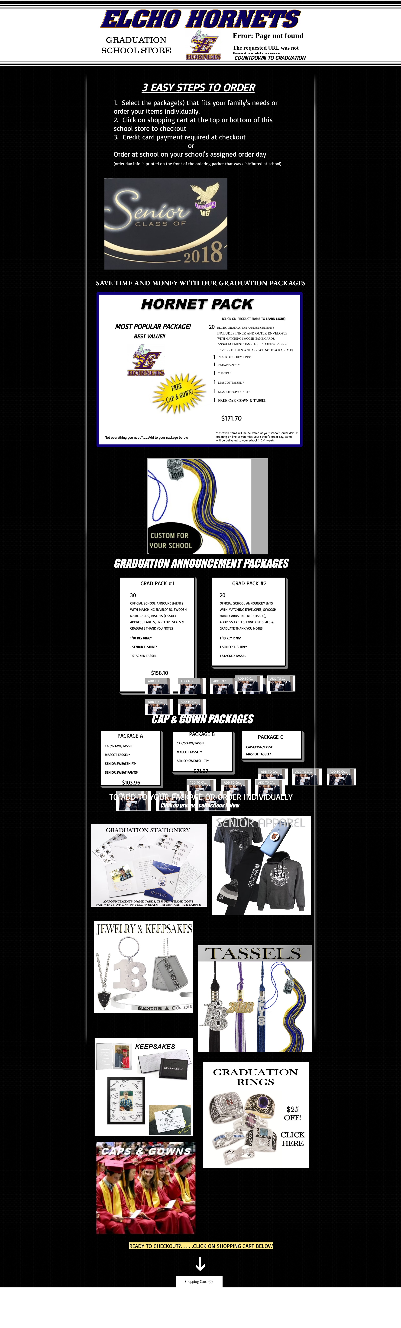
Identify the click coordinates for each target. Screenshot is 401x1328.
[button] (207, 506)
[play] (256, 549)
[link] (199, 1281)
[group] (317, 415)
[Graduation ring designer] (256, 1115)
